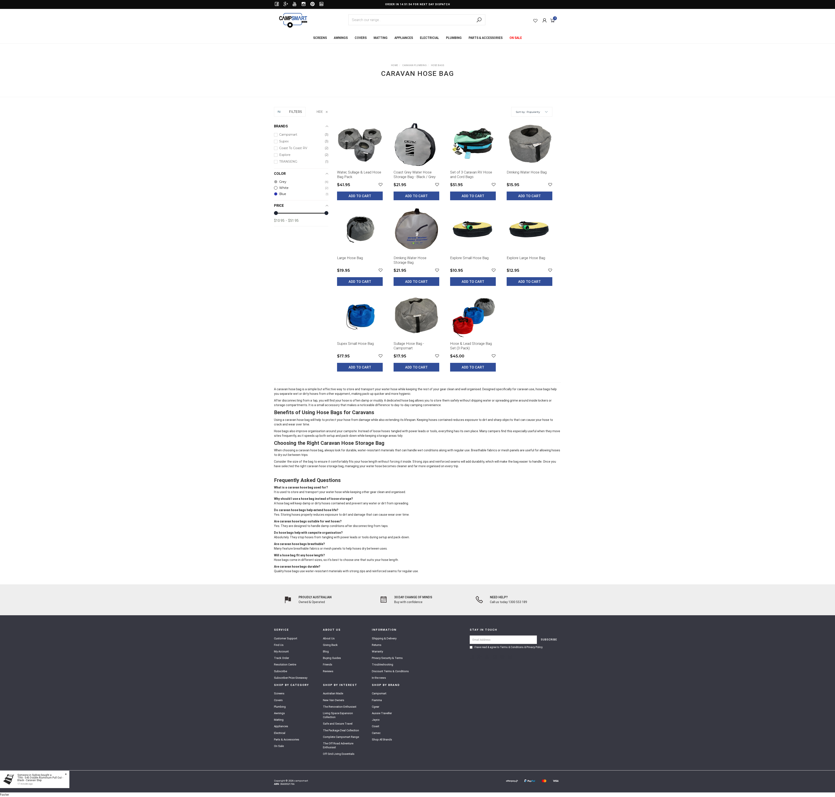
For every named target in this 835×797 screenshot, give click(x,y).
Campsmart (379, 693)
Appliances (281, 726)
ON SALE (515, 38)
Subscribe (280, 671)
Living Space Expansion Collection (338, 715)
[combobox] (416, 19)
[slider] (276, 213)
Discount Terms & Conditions (390, 671)
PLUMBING (454, 38)
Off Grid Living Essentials (338, 753)
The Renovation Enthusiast (339, 706)
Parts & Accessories (286, 739)
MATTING (380, 38)
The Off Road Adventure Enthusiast (338, 745)
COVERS (361, 38)
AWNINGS (341, 38)
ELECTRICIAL (429, 38)
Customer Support (285, 638)
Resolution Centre (285, 664)
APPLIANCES (403, 38)
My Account (281, 651)
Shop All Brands (382, 739)
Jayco (376, 719)
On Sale (279, 746)
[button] (537, 112)
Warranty (377, 651)
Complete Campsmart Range (341, 737)
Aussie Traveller (382, 713)
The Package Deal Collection (341, 730)
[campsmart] (293, 20)
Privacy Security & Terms (387, 658)
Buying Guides (332, 658)
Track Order (281, 658)
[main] (444, 249)
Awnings (279, 713)
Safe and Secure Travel (337, 723)
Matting (279, 719)
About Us (329, 638)
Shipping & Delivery (384, 638)
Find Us (279, 645)
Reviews (328, 671)
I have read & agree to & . (508, 647)
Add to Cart (360, 196)
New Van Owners (333, 700)
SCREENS (320, 38)
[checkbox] (301, 134)
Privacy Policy (534, 647)
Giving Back (330, 645)
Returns (376, 645)
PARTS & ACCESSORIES (486, 38)
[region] (301, 242)
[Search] (479, 20)
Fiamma (377, 700)
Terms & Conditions (512, 647)
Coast (375, 726)
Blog (326, 651)
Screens (279, 693)
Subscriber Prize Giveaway (290, 677)
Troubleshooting (382, 664)
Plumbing (280, 706)
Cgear (375, 706)
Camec (376, 733)
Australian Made (333, 693)
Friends (327, 664)
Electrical (279, 733)
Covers (278, 700)
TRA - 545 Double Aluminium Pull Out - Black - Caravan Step (40, 779)
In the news (379, 677)
